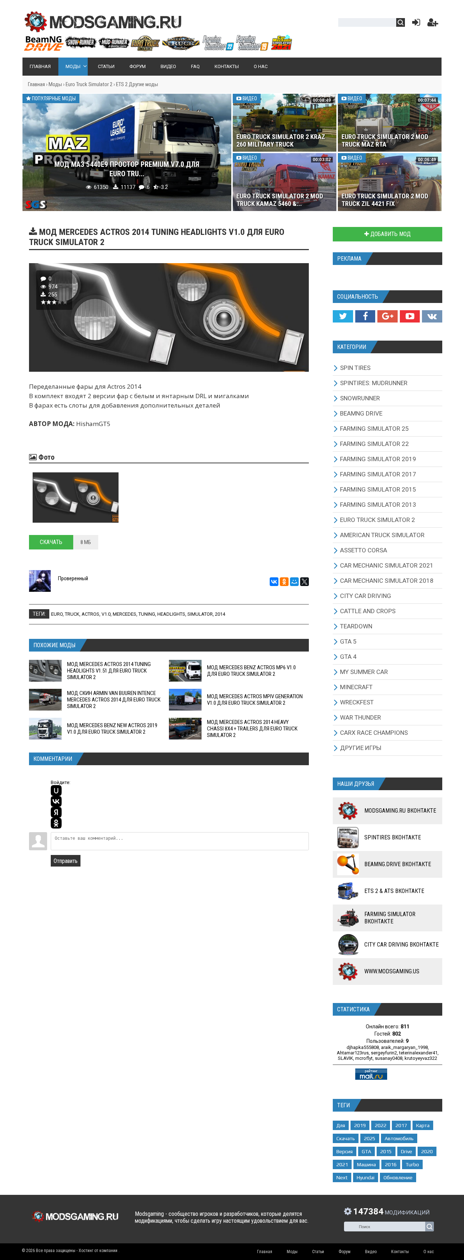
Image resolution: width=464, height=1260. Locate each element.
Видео (249, 98)
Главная (36, 84)
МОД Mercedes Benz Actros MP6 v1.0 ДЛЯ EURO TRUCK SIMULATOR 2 (251, 670)
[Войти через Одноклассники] (56, 823)
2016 (391, 1164)
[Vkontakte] (432, 316)
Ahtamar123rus (353, 1052)
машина (366, 1164)
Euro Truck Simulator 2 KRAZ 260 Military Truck (280, 140)
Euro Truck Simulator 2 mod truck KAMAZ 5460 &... (279, 199)
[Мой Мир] (294, 581)
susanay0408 (388, 1058)
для (340, 1125)
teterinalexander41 (418, 1052)
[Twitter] (343, 316)
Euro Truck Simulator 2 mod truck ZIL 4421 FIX (384, 199)
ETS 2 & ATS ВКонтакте (394, 891)
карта (423, 1125)
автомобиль (399, 1138)
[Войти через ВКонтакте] (56, 801)
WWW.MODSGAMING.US (391, 971)
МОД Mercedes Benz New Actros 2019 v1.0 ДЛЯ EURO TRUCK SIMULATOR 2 (112, 728)
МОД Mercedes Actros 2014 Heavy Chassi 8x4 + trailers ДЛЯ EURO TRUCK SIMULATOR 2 (252, 728)
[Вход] (414, 24)
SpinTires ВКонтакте (392, 837)
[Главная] (158, 48)
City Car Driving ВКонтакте (401, 944)
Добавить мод (390, 234)
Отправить (66, 860)
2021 (342, 1164)
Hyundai (365, 1177)
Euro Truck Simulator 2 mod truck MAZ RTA (384, 140)
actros (90, 614)
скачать (345, 1138)
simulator (200, 614)
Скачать (51, 542)
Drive (406, 1151)
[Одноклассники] (284, 581)
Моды (55, 84)
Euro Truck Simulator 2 (89, 84)
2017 (401, 1125)
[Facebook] (365, 316)
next (342, 1177)
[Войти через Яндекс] (56, 812)
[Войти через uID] (56, 790)
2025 (370, 1138)
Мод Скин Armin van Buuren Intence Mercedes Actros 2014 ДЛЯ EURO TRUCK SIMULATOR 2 (114, 699)
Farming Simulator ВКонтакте (389, 918)
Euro (57, 614)
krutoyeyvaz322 (421, 1058)
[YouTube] (410, 316)
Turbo (412, 1164)
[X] (304, 581)
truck (72, 614)
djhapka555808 (363, 1047)
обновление (398, 1177)
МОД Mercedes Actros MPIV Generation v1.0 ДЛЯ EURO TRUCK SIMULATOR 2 (255, 699)
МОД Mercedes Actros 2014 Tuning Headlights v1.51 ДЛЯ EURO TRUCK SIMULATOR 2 (109, 670)
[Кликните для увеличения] (76, 497)
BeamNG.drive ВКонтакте (397, 864)
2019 (360, 1125)
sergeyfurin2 (384, 1052)
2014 (220, 614)
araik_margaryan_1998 (404, 1047)
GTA (366, 1151)
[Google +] (387, 316)
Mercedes (124, 614)
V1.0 (106, 614)
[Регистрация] (432, 24)
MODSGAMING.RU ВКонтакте (400, 810)
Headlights (171, 614)
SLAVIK (345, 1058)
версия (344, 1151)
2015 (386, 1151)
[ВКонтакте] (274, 581)
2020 (427, 1151)
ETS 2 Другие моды (137, 84)
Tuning (146, 614)
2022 (380, 1125)
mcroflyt (364, 1058)
